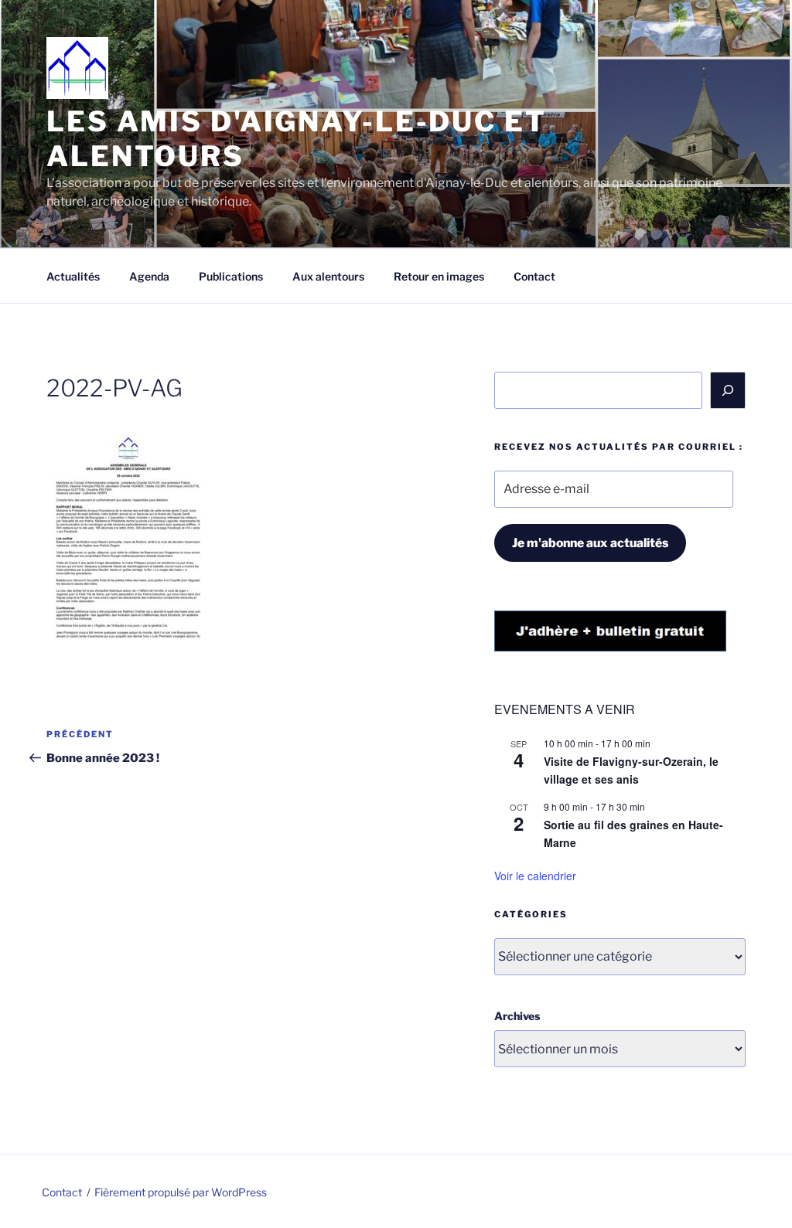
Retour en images (439, 276)
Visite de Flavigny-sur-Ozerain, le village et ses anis (631, 770)
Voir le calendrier (535, 875)
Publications (231, 276)
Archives (517, 1015)
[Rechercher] (728, 390)
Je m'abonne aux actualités (590, 543)
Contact (534, 276)
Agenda (149, 276)
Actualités (73, 276)
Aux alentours (328, 276)
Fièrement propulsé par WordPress (180, 1192)
